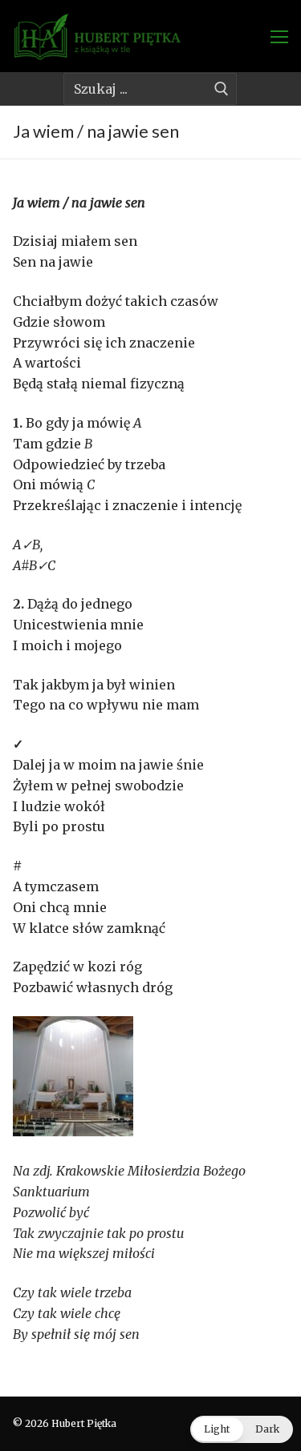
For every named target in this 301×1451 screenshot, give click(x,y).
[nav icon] (279, 36)
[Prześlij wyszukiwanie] (221, 88)
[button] (241, 1429)
